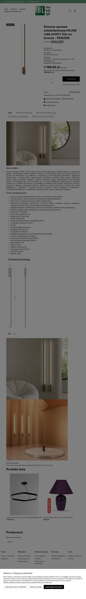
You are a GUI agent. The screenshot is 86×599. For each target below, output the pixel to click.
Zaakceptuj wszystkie (53, 587)
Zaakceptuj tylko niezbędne (15, 587)
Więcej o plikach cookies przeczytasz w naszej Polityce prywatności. (27, 582)
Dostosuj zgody (36, 587)
